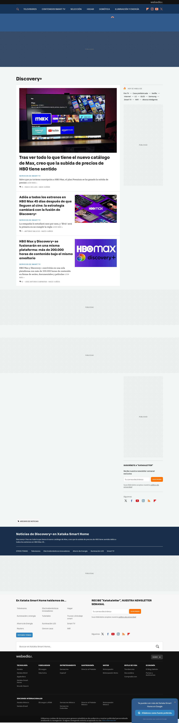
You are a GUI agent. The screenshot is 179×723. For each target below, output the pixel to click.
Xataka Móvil (22, 673)
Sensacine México (67, 702)
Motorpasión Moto (110, 673)
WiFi (137, 99)
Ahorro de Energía (80, 551)
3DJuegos (42, 669)
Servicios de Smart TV (29, 176)
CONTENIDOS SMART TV (53, 8)
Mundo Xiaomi (23, 686)
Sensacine (64, 669)
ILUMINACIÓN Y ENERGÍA (127, 8)
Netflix (154, 93)
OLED (142, 96)
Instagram (152, 9)
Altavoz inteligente (150, 99)
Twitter (161, 9)
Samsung (152, 96)
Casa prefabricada (140, 93)
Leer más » (32, 182)
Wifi (68, 628)
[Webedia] (157, 2)
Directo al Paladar (88, 669)
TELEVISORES (30, 8)
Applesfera (21, 676)
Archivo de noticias (29, 521)
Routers (20, 628)
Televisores (35, 551)
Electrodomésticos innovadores (57, 551)
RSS (149, 500)
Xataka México (23, 702)
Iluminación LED (97, 551)
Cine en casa (47, 628)
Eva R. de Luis (31, 187)
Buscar (157, 646)
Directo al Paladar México (88, 703)
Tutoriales (46, 616)
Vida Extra (42, 673)
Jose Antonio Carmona (36, 281)
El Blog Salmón (152, 669)
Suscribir (156, 479)
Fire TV (126, 93)
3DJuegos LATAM (45, 702)
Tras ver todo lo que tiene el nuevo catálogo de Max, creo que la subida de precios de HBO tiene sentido (64, 163)
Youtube (156, 9)
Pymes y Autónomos (150, 674)
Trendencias (129, 669)
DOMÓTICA (104, 8)
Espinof (63, 673)
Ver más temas (24, 635)
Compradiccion (130, 676)
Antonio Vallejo (32, 231)
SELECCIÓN (76, 8)
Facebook (131, 500)
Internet (127, 96)
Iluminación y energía (26, 616)
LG (136, 96)
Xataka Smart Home (22, 681)
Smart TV (127, 99)
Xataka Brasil (22, 706)
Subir (155, 657)
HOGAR (90, 8)
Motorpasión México (108, 703)
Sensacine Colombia (64, 707)
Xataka (20, 669)
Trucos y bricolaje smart (75, 617)
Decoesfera (129, 673)
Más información (109, 720)
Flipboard (147, 9)
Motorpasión (108, 669)
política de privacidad (127, 617)
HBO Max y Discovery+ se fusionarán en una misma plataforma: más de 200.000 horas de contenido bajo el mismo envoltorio (46, 249)
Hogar (70, 608)
